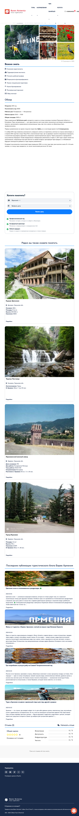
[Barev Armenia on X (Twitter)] (14, 772)
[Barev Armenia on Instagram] (18, 772)
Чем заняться (51, 7)
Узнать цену (39, 212)
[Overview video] (39, 170)
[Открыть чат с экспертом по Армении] (74, 811)
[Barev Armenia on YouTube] (10, 772)
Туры (33, 7)
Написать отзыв (67, 725)
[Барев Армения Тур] (15, 11)
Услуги (59, 7)
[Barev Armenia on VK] (22, 772)
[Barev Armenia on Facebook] (6, 772)
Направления (42, 7)
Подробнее (9, 607)
